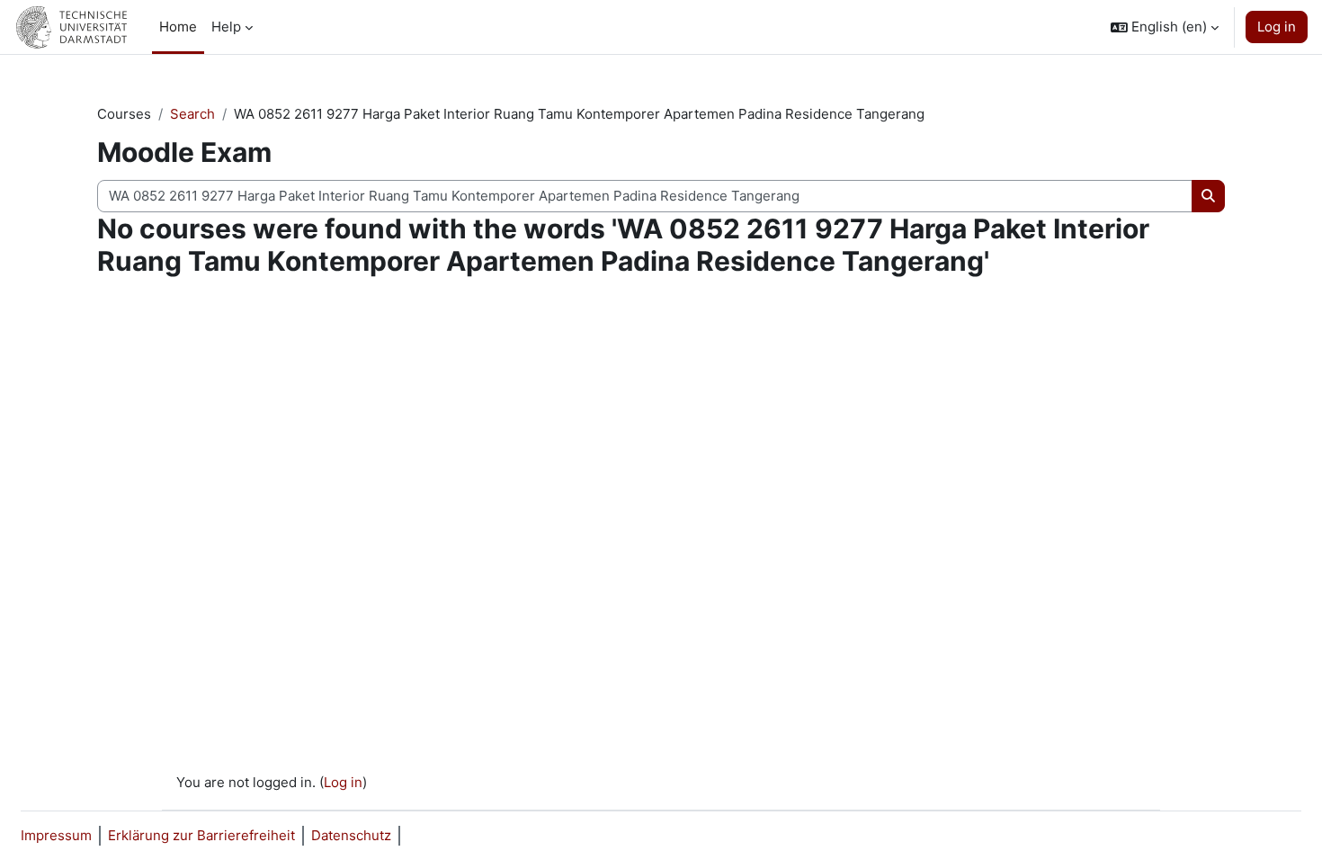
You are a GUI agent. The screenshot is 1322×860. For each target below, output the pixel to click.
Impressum (56, 835)
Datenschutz (351, 835)
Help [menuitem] (226, 26)
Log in (1276, 26)
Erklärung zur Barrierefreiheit (201, 835)
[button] (1164, 27)
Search (192, 113)
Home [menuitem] (178, 26)
